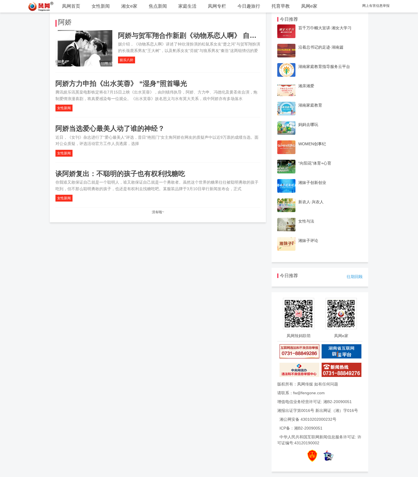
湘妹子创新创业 (312, 182)
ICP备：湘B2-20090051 (301, 428)
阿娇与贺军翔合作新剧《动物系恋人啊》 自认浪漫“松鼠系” (207, 35)
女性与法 (306, 221)
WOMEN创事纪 (312, 144)
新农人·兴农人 (311, 202)
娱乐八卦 (126, 60)
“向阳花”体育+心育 (314, 163)
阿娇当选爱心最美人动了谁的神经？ (110, 128)
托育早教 (281, 6)
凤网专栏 (217, 6)
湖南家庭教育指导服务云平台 (324, 66)
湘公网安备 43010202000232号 (308, 419)
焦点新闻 (158, 6)
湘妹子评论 (308, 240)
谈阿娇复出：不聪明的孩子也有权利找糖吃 (120, 173)
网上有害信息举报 (376, 6)
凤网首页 (71, 6)
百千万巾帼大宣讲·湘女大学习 (324, 28)
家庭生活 (187, 6)
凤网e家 (309, 6)
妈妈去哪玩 (308, 124)
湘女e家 (129, 6)
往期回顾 (355, 276)
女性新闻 (101, 6)
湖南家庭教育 (310, 105)
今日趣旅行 (248, 6)
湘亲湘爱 (306, 86)
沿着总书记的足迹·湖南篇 (320, 47)
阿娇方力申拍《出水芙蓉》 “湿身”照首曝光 (121, 83)
